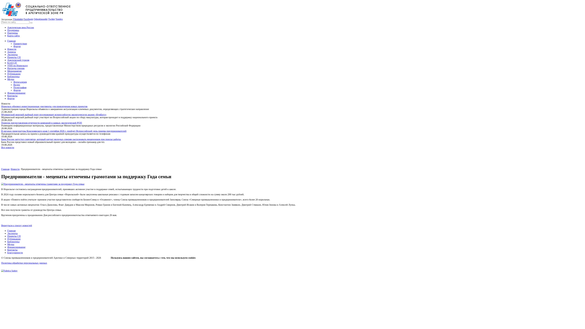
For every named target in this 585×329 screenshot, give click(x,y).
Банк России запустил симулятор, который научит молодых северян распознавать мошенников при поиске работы (61, 139)
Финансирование (16, 93)
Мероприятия (14, 71)
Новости (11, 49)
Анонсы (11, 52)
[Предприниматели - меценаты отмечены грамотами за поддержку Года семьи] (42, 184)
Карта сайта (13, 35)
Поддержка (13, 30)
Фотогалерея (20, 82)
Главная (11, 41)
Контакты (12, 95)
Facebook (28, 19)
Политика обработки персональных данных (24, 263)
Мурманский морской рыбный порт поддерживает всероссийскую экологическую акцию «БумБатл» (53, 114)
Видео (16, 84)
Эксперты (12, 54)
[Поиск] (31, 22)
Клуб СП (12, 63)
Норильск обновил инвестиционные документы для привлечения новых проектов (44, 106)
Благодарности (15, 252)
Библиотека (13, 76)
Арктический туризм (18, 60)
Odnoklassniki (41, 19)
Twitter (51, 19)
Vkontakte (18, 19)
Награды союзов (16, 68)
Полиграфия (19, 87)
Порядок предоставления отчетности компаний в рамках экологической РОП (41, 123)
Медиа (10, 79)
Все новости (7, 147)
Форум (17, 46)
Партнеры (12, 33)
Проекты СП (14, 57)
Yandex (59, 19)
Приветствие (20, 43)
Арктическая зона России (20, 27)
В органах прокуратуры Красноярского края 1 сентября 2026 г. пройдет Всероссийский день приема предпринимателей (63, 131)
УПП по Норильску (17, 65)
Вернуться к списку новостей (16, 225)
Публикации (14, 74)
